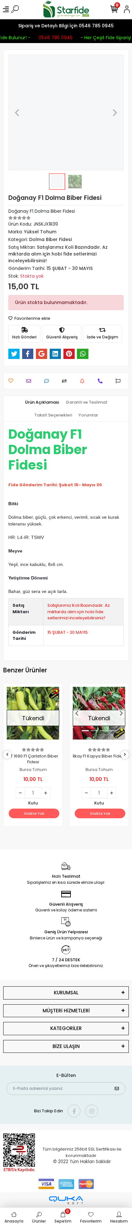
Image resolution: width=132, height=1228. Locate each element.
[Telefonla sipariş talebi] (101, 381)
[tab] (42, 402)
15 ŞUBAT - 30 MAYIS (67, 632)
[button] (17, 112)
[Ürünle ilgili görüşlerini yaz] (48, 381)
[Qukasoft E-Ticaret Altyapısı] (66, 1200)
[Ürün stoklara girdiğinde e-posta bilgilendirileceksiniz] (83, 381)
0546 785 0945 (54, 37)
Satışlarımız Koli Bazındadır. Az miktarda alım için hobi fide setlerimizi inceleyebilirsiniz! (78, 611)
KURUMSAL (66, 992)
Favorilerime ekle (31, 318)
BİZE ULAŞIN (66, 1046)
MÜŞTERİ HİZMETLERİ (66, 1010)
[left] (7, 755)
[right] (125, 755)
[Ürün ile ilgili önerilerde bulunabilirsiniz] (119, 381)
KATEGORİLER (66, 1028)
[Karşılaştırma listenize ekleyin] (65, 381)
